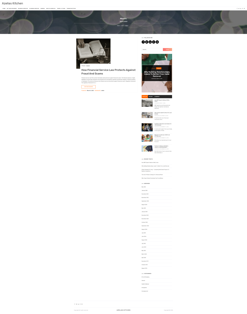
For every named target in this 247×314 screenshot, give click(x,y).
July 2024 (144, 232)
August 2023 (144, 240)
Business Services (23, 8)
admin (102, 90)
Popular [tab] (144, 96)
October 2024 (145, 222)
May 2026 (144, 187)
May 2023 (144, 250)
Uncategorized (145, 291)
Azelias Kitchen (12, 3)
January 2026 (144, 190)
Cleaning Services (34, 8)
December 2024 (145, 215)
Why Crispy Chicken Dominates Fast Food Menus (152, 178)
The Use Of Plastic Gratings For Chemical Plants (152, 174)
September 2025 (145, 201)
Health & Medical (51, 8)
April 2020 (144, 257)
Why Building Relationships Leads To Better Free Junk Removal (156, 74)
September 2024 (145, 225)
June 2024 (144, 236)
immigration (144, 287)
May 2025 (144, 208)
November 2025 (145, 197)
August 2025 (144, 204)
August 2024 (144, 229)
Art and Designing (12, 8)
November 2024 (145, 218)
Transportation (71, 8)
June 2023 (144, 247)
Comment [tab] (157, 96)
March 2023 (144, 254)
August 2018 (144, 268)
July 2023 (144, 243)
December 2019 (145, 261)
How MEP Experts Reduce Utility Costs (150, 162)
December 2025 (145, 194)
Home (4, 8)
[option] (157, 73)
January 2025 (144, 211)
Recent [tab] (151, 96)
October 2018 (145, 264)
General (42, 8)
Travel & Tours (61, 8)
